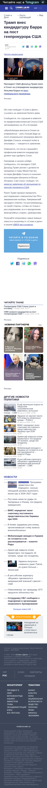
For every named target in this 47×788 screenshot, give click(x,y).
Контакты (36, 672)
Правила (30, 676)
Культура (32, 693)
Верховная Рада (15, 696)
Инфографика (23, 617)
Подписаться (23, 246)
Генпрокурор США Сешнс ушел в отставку (20, 307)
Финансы (32, 713)
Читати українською (13, 54)
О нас (21, 672)
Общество (33, 704)
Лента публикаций (25, 16)
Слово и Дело (8, 16)
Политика (32, 707)
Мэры (9, 710)
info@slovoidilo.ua (23, 726)
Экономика (33, 716)
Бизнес (31, 690)
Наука (31, 696)
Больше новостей (22, 609)
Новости (10, 476)
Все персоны (13, 713)
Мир (41, 15)
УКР (35, 8)
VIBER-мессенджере (23, 225)
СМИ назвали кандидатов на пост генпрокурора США (21, 313)
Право (31, 710)
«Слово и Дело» (21, 655)
